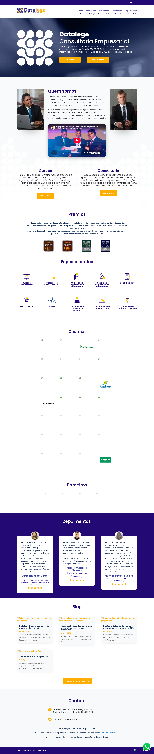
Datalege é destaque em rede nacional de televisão (34, 627)
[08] (48, 416)
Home (81, 11)
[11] (67, 397)
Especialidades (104, 11)
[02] (48, 435)
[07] (67, 416)
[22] (86, 353)
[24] (48, 341)
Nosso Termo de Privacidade (126, 14)
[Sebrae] (68, 494)
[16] (48, 378)
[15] (67, 378)
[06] (86, 416)
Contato (133, 11)
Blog (126, 11)
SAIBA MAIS (45, 196)
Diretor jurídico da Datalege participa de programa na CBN (118, 627)
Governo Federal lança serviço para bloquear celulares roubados (76, 628)
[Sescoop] (85, 494)
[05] (105, 416)
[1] (105, 253)
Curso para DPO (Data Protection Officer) (96, 14)
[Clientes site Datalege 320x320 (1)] (105, 467)
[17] (105, 359)
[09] (105, 397)
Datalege (74, 34)
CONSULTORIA (98, 59)
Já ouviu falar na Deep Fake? (33, 656)
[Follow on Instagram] (126, 2)
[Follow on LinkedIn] (131, 2)
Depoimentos (117, 11)
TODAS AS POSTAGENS (77, 681)
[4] (67, 253)
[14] (86, 378)
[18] (86, 359)
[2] (86, 253)
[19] (67, 359)
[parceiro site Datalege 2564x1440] (102, 494)
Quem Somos (90, 11)
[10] (86, 397)
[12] (48, 410)
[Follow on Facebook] (135, 2)
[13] (105, 391)
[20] (48, 359)
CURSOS (70, 59)
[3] (48, 253)
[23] (67, 341)
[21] (105, 341)
